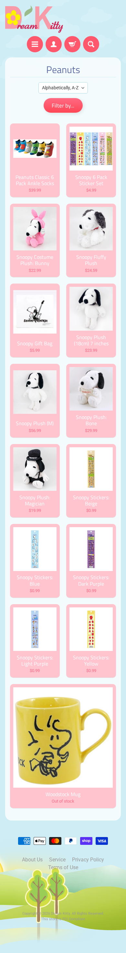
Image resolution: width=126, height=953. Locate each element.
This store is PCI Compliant (63, 919)
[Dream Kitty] (34, 19)
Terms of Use (63, 867)
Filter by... (63, 105)
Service (57, 860)
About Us (32, 860)
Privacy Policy (88, 860)
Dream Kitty (60, 913)
